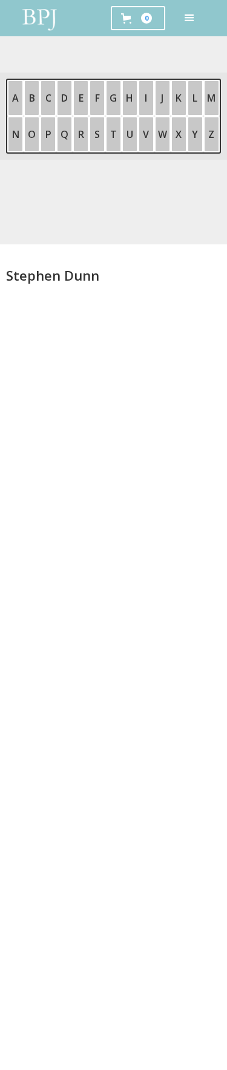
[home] (40, 18)
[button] (189, 18)
